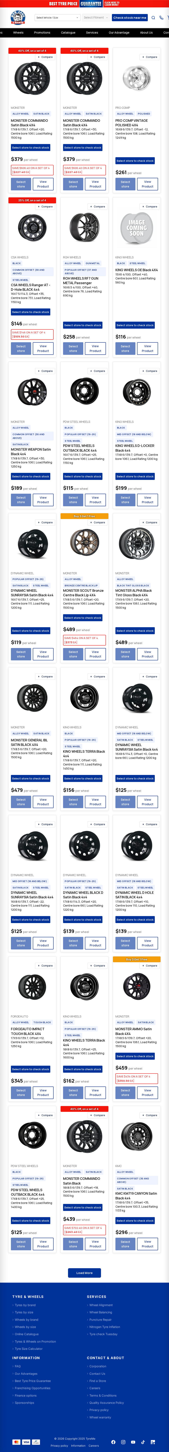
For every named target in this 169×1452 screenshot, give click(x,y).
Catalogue (68, 32)
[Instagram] (123, 1442)
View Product (43, 184)
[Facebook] (113, 1442)
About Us (146, 32)
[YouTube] (133, 1442)
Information (78, 1445)
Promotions (42, 32)
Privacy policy (59, 1445)
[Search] (153, 17)
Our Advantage (119, 32)
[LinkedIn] (153, 1442)
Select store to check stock (30, 147)
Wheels (18, 32)
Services (92, 32)
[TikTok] (143, 1442)
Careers (94, 1445)
